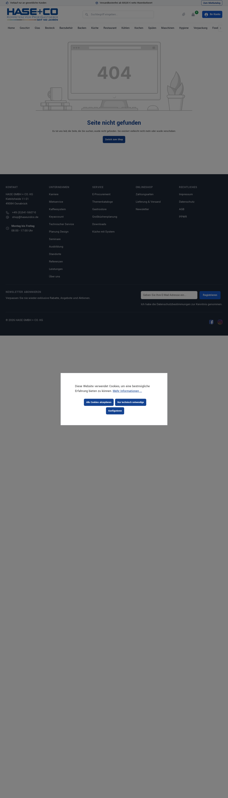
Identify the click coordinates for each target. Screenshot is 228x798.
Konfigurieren (115, 410)
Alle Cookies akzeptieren (98, 402)
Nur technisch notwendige (130, 402)
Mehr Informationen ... (127, 391)
